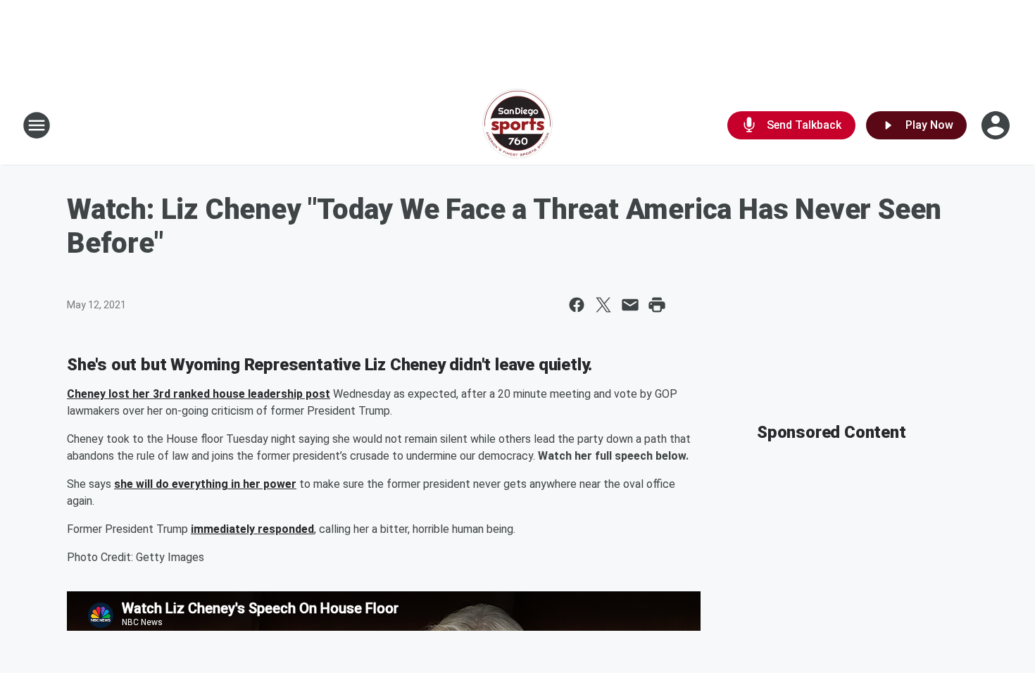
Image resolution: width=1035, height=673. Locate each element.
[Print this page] (657, 305)
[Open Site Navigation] (37, 125)
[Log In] (996, 125)
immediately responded (252, 529)
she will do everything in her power (205, 484)
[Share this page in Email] (630, 305)
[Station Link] (517, 125)
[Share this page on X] (603, 305)
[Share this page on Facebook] (576, 305)
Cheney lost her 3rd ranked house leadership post (198, 394)
